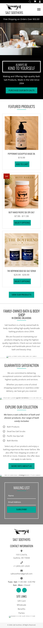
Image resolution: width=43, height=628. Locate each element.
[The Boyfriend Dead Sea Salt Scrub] (21, 250)
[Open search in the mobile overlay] (30, 2)
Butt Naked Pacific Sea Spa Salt (21, 212)
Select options (22, 222)
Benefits (21, 609)
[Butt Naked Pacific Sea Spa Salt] (21, 191)
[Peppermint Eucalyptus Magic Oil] (21, 132)
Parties (21, 613)
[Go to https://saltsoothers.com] (19, 9)
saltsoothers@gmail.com (21, 573)
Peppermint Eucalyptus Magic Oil (21, 153)
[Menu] (39, 9)
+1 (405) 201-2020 (21, 566)
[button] (21, 90)
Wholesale (21, 605)
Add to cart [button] (22, 164)
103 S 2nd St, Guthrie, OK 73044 (21, 556)
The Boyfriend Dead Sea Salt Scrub (21, 270)
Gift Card (21, 601)
